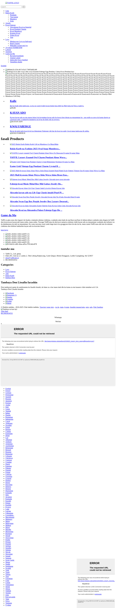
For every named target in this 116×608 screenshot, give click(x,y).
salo (91, 307)
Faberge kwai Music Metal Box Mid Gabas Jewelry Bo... (36, 184)
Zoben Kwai (14, 35)
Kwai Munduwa (16, 31)
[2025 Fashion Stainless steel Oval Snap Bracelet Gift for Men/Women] (34, 144)
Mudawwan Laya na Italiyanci (21, 41)
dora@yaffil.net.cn (12, 258)
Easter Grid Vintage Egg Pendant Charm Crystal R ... (35, 166)
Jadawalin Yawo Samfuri (19, 60)
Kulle (13, 100)
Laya (7, 39)
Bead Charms (15, 43)
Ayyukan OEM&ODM (13, 48)
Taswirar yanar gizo (47, 307)
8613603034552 (7, 313)
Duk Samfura (98, 307)
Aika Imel (4, 311)
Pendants (13, 15)
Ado (11, 37)
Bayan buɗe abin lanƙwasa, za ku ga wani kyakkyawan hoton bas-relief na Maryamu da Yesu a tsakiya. (47, 106)
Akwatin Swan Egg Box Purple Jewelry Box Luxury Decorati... (39, 201)
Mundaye (13, 19)
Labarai (8, 50)
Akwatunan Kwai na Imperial (20, 27)
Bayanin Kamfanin (17, 56)
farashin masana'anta (77, 307)
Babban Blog (10, 278)
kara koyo (4, 230)
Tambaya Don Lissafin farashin (12, 289)
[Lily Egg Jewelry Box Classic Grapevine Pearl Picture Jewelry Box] (37, 188)
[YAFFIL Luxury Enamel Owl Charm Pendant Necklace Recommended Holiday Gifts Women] (45, 153)
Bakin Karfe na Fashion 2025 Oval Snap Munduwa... (35, 148)
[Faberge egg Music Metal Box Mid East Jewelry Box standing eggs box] (40, 179)
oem (87, 307)
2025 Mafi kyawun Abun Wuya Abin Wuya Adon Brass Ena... (39, 175)
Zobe (12, 21)
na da (57, 307)
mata (61, 307)
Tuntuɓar (8, 52)
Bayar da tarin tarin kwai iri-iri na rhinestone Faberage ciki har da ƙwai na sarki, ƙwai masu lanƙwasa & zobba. (49, 131)
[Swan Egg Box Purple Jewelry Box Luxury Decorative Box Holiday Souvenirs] (45, 197)
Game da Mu (10, 54)
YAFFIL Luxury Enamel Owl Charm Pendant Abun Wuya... (38, 157)
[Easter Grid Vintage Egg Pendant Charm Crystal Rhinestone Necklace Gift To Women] (42, 162)
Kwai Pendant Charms (18, 29)
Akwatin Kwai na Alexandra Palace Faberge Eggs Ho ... (36, 210)
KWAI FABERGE (20, 126)
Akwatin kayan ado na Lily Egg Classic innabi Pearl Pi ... (37, 192)
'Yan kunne (14, 17)
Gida (7, 11)
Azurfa (7, 23)
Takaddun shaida (16, 62)
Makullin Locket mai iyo (19, 46)
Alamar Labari (15, 58)
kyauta (66, 307)
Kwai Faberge (10, 25)
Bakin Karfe (9, 13)
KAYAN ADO (18, 112)
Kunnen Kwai (15, 33)
